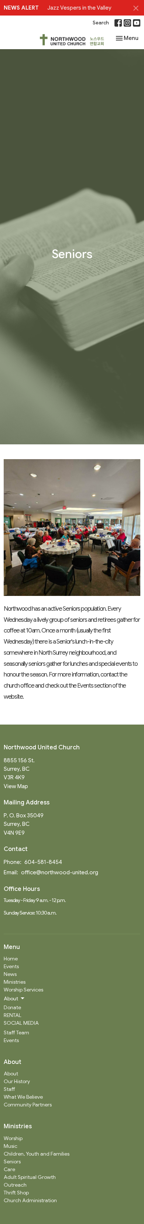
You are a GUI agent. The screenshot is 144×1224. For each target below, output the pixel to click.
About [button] (11, 998)
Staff (9, 1089)
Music (10, 1146)
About (11, 1073)
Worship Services (23, 989)
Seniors (12, 1161)
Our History (17, 1081)
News (10, 974)
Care (9, 1169)
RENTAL (12, 1015)
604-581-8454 (43, 862)
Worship (13, 1138)
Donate (12, 1007)
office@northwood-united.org (59, 872)
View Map (16, 786)
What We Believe (23, 1097)
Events (11, 966)
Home (11, 958)
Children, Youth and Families (36, 1153)
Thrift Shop (16, 1192)
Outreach (15, 1184)
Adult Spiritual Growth (30, 1177)
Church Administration (30, 1200)
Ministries (14, 982)
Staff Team (16, 1032)
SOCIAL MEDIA (21, 1023)
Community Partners (28, 1104)
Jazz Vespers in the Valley (79, 7)
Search (101, 23)
